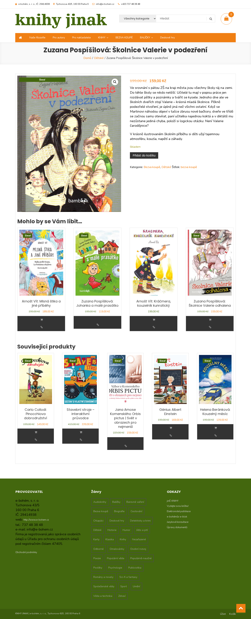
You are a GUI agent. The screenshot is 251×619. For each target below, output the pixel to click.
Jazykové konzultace (177, 522)
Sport (123, 586)
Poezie (97, 558)
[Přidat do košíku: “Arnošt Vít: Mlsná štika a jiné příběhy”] (42, 320)
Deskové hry (167, 37)
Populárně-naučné (141, 558)
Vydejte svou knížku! (178, 506)
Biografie (119, 511)
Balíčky (116, 502)
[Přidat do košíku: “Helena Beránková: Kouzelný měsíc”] (216, 428)
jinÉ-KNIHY (172, 501)
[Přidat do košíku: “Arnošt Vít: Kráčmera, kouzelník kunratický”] (154, 320)
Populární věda (115, 558)
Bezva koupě (152, 167)
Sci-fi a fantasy (128, 577)
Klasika (109, 539)
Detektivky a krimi (140, 520)
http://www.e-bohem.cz (36, 519)
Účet (223, 614)
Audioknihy (99, 502)
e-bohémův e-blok (177, 516)
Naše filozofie (37, 37)
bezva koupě (189, 167)
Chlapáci (98, 520)
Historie (111, 530)
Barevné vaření (135, 502)
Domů (87, 58)
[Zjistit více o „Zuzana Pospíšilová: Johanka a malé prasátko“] (98, 317)
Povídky (97, 567)
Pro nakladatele (81, 37)
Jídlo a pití (142, 530)
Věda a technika (102, 596)
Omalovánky (117, 549)
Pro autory (59, 37)
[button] (115, 82)
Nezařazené (139, 539)
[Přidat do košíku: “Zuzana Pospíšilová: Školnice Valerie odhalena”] (210, 320)
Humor (126, 530)
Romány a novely (103, 577)
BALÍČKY (145, 37)
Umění (136, 586)
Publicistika (134, 567)
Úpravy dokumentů (177, 527)
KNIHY (101, 37)
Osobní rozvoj (138, 549)
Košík (232, 614)
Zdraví (122, 596)
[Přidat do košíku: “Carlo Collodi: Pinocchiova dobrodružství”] (36, 432)
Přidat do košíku (144, 155)
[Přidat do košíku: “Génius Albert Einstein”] (171, 428)
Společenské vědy (103, 586)
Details (41, 327)
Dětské (99, 58)
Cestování (136, 511)
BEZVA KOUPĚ (124, 37)
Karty (96, 539)
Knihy (123, 539)
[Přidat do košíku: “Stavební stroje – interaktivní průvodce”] (81, 432)
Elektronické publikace (179, 511)
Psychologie (115, 567)
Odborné (98, 549)
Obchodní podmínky (26, 552)
